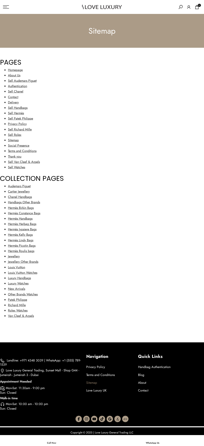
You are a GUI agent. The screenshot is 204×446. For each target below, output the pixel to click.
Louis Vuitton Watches (22, 272)
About (142, 382)
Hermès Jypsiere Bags (22, 229)
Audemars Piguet (19, 186)
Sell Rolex (14, 134)
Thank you (14, 156)
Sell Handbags (17, 107)
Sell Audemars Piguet (22, 80)
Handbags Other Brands (24, 202)
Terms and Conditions (22, 151)
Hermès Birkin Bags (21, 207)
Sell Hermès (16, 113)
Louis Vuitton (16, 267)
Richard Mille (17, 305)
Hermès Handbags (20, 218)
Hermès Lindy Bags (20, 240)
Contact (13, 97)
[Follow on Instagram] (86, 419)
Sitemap (13, 140)
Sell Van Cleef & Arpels (24, 162)
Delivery (13, 102)
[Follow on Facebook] (78, 419)
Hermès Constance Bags (24, 213)
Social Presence (18, 145)
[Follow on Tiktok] (102, 419)
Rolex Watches (17, 310)
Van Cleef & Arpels (21, 316)
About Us (14, 75)
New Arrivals (16, 288)
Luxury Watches (18, 283)
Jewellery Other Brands (23, 261)
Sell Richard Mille (20, 129)
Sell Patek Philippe (20, 118)
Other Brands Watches (23, 294)
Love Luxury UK (96, 390)
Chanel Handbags (20, 197)
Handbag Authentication (154, 367)
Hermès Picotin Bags (21, 245)
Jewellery (14, 256)
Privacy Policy (17, 124)
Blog (141, 375)
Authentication (17, 86)
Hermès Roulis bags (21, 251)
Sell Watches (16, 167)
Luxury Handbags (19, 278)
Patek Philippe (17, 299)
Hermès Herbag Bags (22, 224)
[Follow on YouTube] (94, 419)
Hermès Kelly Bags (20, 234)
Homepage (15, 70)
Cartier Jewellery (19, 191)
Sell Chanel (15, 91)
